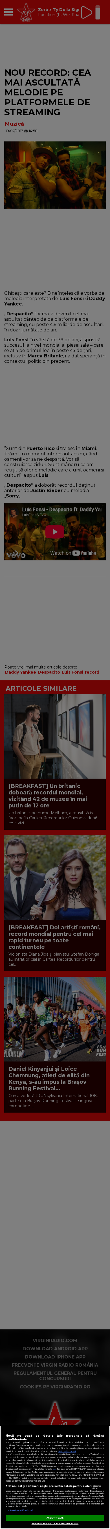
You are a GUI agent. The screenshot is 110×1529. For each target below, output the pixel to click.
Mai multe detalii (67, 1451)
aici (54, 1469)
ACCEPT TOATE (55, 1518)
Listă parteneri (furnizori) (19, 1510)
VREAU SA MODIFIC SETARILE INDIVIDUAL (55, 1523)
